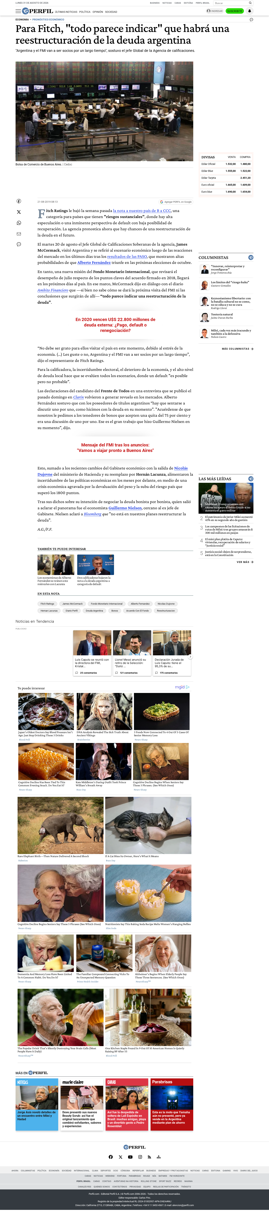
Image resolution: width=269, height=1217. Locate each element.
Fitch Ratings (47, 603)
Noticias (167, 3)
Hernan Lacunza (49, 610)
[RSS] (149, 1157)
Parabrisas (135, 1176)
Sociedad (111, 12)
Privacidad (135, 1187)
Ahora (15, 1171)
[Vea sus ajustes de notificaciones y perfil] (249, 11)
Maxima (188, 1181)
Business (155, 3)
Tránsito (186, 1187)
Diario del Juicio (249, 1171)
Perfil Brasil (203, 3)
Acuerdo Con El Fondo (137, 610)
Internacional (81, 1171)
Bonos (114, 610)
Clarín (78, 396)
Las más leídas (215, 478)
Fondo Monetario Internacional (106, 603)
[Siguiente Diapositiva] (190, 656)
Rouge (146, 1176)
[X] (120, 1157)
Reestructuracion (166, 610)
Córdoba (125, 1171)
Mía (154, 1176)
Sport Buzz (165, 1181)
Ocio (115, 1171)
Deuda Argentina (94, 610)
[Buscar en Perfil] (250, 3)
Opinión (98, 12)
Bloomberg (92, 513)
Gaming (227, 1171)
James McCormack (72, 603)
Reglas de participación (166, 1187)
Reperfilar (138, 1171)
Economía (54, 1171)
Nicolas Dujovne (166, 603)
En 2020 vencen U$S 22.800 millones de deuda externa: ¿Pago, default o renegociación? (115, 325)
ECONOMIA (22, 19)
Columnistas (213, 257)
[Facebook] (111, 1157)
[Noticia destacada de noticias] (37, 1083)
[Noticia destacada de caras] (127, 1083)
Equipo (147, 1187)
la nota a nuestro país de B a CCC (142, 210)
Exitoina (215, 1171)
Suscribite (234, 11)
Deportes (106, 1171)
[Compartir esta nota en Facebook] (19, 201)
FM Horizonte (177, 1176)
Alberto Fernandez (140, 603)
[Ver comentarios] (250, 20)
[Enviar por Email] (19, 234)
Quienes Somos (102, 1187)
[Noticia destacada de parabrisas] (172, 1083)
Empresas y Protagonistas (173, 1171)
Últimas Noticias (66, 12)
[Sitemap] (158, 1157)
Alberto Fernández (94, 262)
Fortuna (121, 1176)
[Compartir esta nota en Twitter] (19, 212)
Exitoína (188, 3)
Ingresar (217, 11)
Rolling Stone (148, 1181)
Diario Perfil (72, 610)
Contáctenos (119, 1187)
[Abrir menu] (18, 11)
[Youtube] (130, 1157)
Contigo (106, 1181)
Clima (95, 1171)
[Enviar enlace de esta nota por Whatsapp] (19, 223)
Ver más (243, 561)
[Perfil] (38, 1073)
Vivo (235, 1171)
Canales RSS (84, 1187)
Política (84, 12)
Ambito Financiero (53, 289)
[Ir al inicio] (37, 10)
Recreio (178, 1181)
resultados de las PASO (127, 256)
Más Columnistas (235, 348)
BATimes (163, 1176)
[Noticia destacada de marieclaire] (82, 1083)
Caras (178, 3)
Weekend (110, 1176)
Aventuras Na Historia (126, 1181)
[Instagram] (140, 1157)
